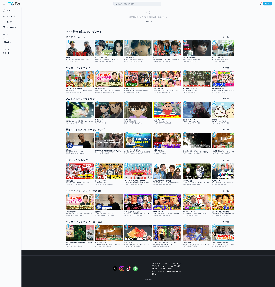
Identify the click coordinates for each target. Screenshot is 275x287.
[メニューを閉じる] (4, 3)
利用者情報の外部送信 (174, 271)
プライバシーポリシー (167, 269)
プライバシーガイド (158, 271)
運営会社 (154, 274)
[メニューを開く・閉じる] (260, 3)
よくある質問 (156, 263)
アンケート (165, 266)
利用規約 (154, 269)
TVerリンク (155, 266)
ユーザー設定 (175, 266)
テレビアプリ (177, 263)
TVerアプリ (166, 263)
